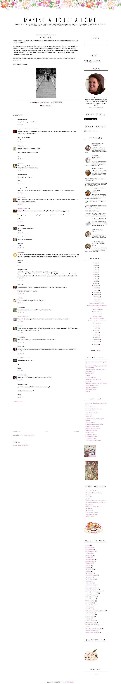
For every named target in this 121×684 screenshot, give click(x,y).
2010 (95, 283)
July (96, 328)
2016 (96, 270)
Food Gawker (89, 504)
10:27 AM (20, 183)
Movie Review (89, 609)
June (96, 330)
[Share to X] (58, 102)
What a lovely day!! (97, 314)
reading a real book (91, 620)
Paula (19, 237)
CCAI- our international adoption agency (96, 362)
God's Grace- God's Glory (92, 412)
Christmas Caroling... (98, 168)
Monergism (88, 381)
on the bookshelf (90, 616)
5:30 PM (20, 280)
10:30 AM (20, 204)
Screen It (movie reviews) (92, 385)
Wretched (88, 391)
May (96, 332)
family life (49, 105)
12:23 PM (20, 248)
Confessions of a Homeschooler (94, 409)
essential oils (89, 563)
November (96, 294)
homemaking (89, 573)
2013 (95, 276)
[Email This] (54, 102)
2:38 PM (20, 265)
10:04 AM (20, 141)
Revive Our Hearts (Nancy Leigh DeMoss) (96, 383)
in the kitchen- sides (91, 595)
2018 (95, 265)
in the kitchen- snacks (91, 597)
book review (89, 553)
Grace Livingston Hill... (92, 211)
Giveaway (88, 571)
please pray (89, 618)
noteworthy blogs (90, 614)
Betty (18, 284)
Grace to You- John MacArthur (93, 379)
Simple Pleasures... (97, 311)
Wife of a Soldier (22, 316)
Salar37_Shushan (22, 357)
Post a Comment (17, 401)
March (96, 337)
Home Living (89, 414)
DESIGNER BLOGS (68, 682)
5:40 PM (20, 333)
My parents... (97, 301)
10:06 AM (20, 170)
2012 (96, 279)
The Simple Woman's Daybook (93, 628)
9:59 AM (20, 124)
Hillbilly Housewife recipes (92, 506)
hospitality (88, 581)
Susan (19, 225)
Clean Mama (89, 364)
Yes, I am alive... (97, 323)
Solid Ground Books (91, 389)
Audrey (19, 346)
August (96, 326)
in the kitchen (89, 583)
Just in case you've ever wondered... (97, 321)
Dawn (19, 163)
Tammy (19, 197)
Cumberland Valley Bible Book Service (95, 369)
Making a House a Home (60, 20)
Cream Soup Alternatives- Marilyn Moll (95, 502)
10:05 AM (20, 159)
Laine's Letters (89, 416)
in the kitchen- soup (91, 599)
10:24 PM (20, 293)
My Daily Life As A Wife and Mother (94, 424)
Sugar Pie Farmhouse (91, 430)
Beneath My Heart (90, 407)
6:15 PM (20, 380)
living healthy (89, 603)
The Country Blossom (91, 436)
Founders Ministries (91, 377)
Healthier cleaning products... (97, 303)
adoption (88, 545)
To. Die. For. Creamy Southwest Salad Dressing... (97, 190)
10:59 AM (20, 221)
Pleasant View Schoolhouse (93, 428)
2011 (95, 281)
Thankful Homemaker (91, 434)
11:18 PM (20, 303)
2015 (96, 272)
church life (88, 557)
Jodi (18, 298)
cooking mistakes (90, 561)
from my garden (90, 569)
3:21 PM (20, 370)
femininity (88, 567)
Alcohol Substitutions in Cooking (94, 493)
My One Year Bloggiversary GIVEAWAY (96, 611)
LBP (18, 146)
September (96, 299)
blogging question (90, 551)
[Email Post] (51, 102)
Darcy (19, 326)
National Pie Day (90, 613)
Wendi (19, 337)
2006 (95, 344)
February (96, 339)
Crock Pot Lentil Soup (97, 309)
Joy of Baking (89, 508)
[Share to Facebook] (60, 102)
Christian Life (89, 555)
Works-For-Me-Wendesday (92, 632)
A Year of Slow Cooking (92, 491)
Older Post (76, 431)
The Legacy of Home (91, 438)
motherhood (89, 607)
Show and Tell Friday (91, 622)
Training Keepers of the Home (93, 440)
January (96, 342)
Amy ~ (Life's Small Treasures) (26, 129)
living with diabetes (90, 605)
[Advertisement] (46, 416)
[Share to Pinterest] (61, 102)
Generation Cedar (90, 410)
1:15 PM (20, 321)
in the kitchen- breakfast (92, 587)
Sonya (19, 307)
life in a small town (90, 601)
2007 (95, 290)
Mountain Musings (90, 422)
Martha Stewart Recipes (92, 512)
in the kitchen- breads (91, 585)
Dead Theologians (90, 371)
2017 (95, 267)
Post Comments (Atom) (27, 435)
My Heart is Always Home (92, 426)
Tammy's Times (89, 432)
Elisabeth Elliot (89, 373)
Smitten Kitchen (90, 516)
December (96, 292)
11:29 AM (20, 232)
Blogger (99, 350)
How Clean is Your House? (97, 318)
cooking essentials (90, 559)
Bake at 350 (89, 496)
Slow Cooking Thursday (92, 624)
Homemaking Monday (91, 575)
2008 (95, 288)
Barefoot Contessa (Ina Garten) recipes (96, 500)
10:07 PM (20, 342)
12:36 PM (20, 312)
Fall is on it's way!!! (97, 316)
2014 (95, 274)
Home (46, 431)
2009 (95, 285)
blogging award (90, 549)
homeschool (89, 577)
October (96, 296)
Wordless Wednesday (91, 630)
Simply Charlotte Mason (92, 387)
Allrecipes (88, 494)
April (96, 335)
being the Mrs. (89, 547)
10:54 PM (20, 353)
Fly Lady (88, 375)
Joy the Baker (89, 510)
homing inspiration (90, 579)
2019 (96, 263)
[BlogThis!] (56, 102)
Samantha (20, 375)
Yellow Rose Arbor (22, 208)
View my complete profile (96, 107)
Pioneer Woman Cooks (91, 514)
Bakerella (88, 498)
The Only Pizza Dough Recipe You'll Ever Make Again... (98, 243)
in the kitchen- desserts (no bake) (94, 591)
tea (86, 626)
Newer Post (16, 431)
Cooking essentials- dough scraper (97, 144)
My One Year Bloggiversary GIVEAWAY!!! (96, 157)
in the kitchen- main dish (92, 593)
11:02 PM (20, 397)
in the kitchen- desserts (91, 589)
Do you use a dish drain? (99, 219)
